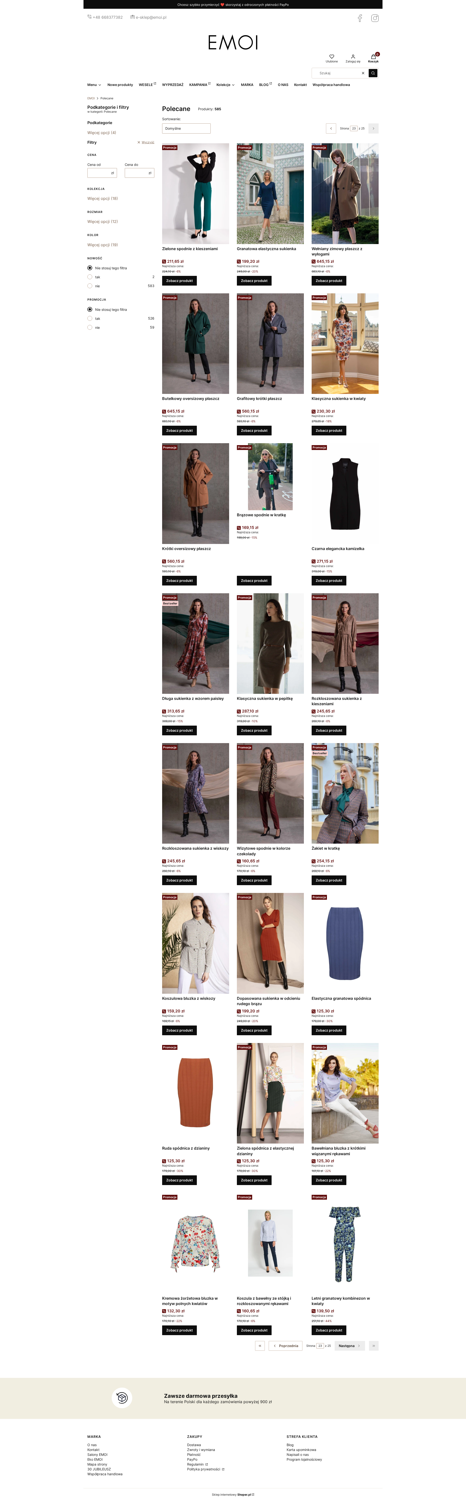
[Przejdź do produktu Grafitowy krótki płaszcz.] (270, 343)
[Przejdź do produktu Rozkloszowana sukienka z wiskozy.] (195, 793)
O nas (92, 1445)
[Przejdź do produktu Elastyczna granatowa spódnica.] (345, 943)
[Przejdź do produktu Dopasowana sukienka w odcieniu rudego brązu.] (270, 943)
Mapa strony (97, 1464)
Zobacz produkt (179, 281)
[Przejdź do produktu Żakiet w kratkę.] (345, 793)
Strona (344, 128)
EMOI (91, 98)
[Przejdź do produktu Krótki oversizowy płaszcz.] (195, 493)
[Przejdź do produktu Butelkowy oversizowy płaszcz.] (195, 343)
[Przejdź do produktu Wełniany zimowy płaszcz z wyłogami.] (345, 193)
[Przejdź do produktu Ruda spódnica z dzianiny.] (195, 1093)
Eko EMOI (95, 1459)
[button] (373, 73)
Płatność (194, 1454)
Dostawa (194, 1445)
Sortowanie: (171, 119)
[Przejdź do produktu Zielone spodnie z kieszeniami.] (195, 193)
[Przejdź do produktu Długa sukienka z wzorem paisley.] (195, 643)
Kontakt (93, 1450)
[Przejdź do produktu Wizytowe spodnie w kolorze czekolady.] (270, 793)
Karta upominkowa (301, 1450)
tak (97, 277)
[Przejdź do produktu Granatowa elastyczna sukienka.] (270, 193)
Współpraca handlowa (105, 1474)
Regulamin (196, 1464)
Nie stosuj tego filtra (111, 268)
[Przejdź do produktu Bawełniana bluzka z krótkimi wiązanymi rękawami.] (345, 1093)
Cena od (94, 164)
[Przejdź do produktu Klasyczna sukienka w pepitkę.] (270, 643)
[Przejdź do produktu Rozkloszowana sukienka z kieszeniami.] (345, 643)
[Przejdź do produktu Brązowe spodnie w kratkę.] (270, 476)
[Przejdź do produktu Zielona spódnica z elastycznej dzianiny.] (270, 1093)
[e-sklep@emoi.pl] (133, 17)
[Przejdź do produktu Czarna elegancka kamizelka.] (345, 493)
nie (97, 286)
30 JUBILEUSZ (99, 1469)
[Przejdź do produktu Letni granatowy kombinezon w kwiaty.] (345, 1243)
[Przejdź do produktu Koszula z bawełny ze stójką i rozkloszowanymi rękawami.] (270, 1243)
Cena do (131, 164)
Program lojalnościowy (304, 1459)
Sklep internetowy (231, 1494)
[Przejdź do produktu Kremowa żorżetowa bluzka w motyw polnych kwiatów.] (195, 1243)
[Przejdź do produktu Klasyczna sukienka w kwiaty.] (345, 343)
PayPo (192, 1459)
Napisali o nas (298, 1454)
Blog (290, 1445)
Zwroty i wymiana (201, 1450)
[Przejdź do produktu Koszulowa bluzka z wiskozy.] (195, 943)
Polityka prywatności (204, 1469)
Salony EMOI (97, 1454)
